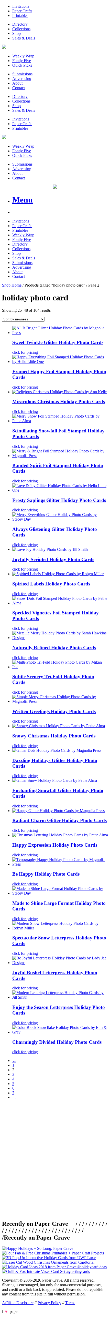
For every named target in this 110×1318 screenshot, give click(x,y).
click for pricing (25, 352)
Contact (18, 88)
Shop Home (11, 285)
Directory (20, 24)
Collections (21, 29)
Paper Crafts (22, 11)
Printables (20, 15)
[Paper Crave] (4, 47)
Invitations (20, 6)
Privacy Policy (49, 1303)
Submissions (22, 74)
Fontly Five (21, 60)
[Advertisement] (55, 1159)
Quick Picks (22, 65)
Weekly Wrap (23, 56)
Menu (22, 199)
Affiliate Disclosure (18, 1303)
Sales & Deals (23, 38)
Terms (70, 1303)
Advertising (21, 78)
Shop (16, 33)
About (17, 83)
